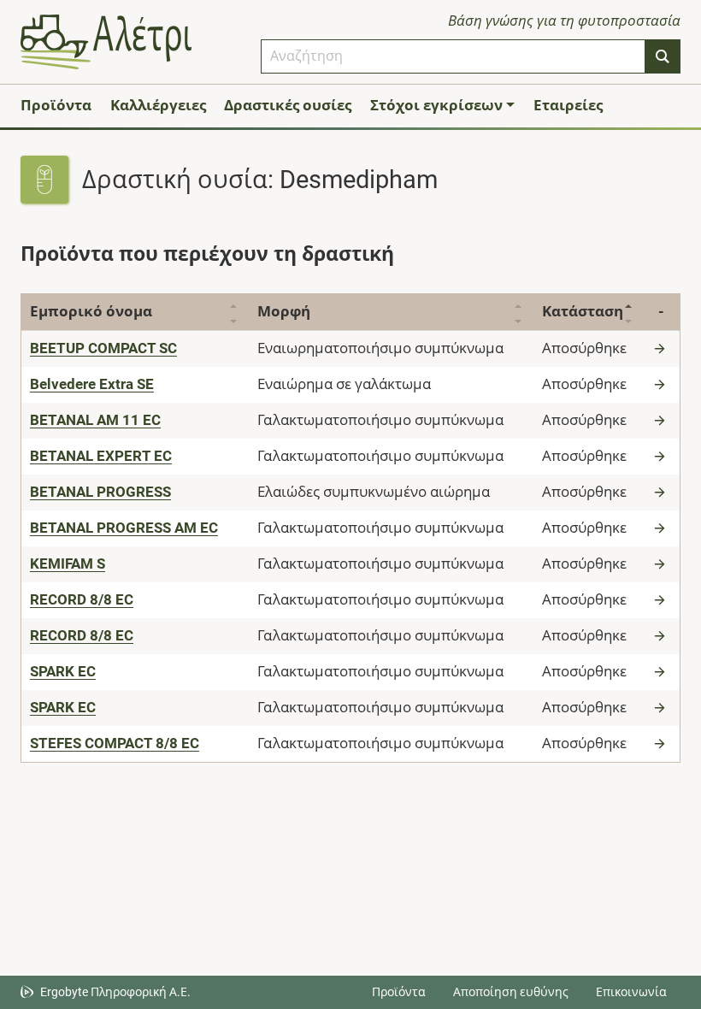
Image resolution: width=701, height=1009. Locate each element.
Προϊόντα (56, 105)
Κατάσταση (582, 311)
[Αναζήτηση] (662, 56)
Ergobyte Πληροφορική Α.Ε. (115, 992)
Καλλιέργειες (158, 105)
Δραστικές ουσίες (287, 105)
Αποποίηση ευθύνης (510, 992)
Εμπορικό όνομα (91, 311)
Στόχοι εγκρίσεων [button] (436, 105)
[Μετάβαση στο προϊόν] (661, 348)
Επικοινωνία (631, 992)
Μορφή (283, 311)
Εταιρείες (568, 105)
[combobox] (453, 56)
